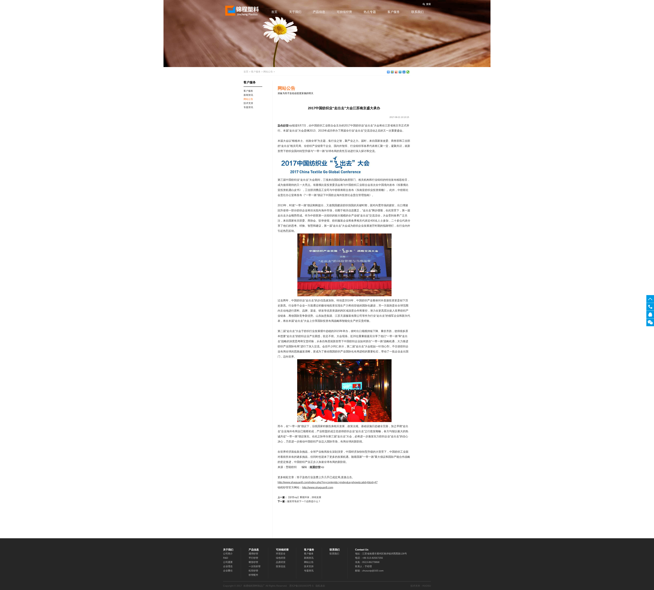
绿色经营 (280, 557)
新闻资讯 (309, 557)
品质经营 (280, 562)
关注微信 (650, 322)
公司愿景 (228, 562)
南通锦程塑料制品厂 (254, 585)
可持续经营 (344, 12)
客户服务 (393, 12)
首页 (274, 12)
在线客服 (650, 314)
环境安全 (280, 553)
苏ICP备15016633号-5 (301, 585)
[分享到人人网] (404, 72)
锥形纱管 (253, 562)
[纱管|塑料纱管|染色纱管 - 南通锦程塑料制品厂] (241, 9)
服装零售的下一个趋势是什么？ (304, 501)
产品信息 (319, 12)
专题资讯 (309, 570)
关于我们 (295, 12)
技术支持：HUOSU (420, 585)
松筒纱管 (253, 570)
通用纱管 (253, 553)
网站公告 (268, 71)
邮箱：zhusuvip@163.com (369, 570)
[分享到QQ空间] (392, 72)
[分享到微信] (408, 72)
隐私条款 (320, 585)
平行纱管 (253, 557)
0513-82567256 (650, 307)
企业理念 (228, 566)
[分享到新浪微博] (396, 72)
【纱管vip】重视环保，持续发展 (304, 497)
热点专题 (370, 12)
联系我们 (417, 12)
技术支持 (309, 566)
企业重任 (228, 570)
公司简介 (228, 553)
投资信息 (280, 566)
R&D (225, 557)
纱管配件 (253, 574)
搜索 (428, 4)
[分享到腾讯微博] (400, 72)
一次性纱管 (255, 566)
